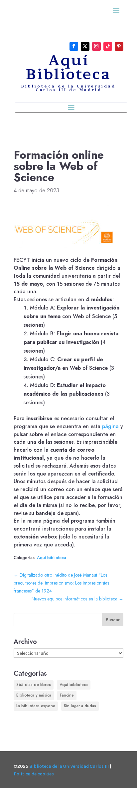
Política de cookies (34, 774)
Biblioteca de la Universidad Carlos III (69, 766)
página (110, 426)
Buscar (113, 619)
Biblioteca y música (33, 695)
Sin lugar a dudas (80, 706)
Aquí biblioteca (51, 557)
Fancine (67, 695)
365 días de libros (33, 685)
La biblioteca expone (35, 706)
